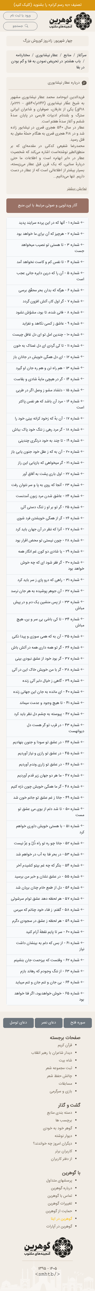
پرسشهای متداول (59, 1181)
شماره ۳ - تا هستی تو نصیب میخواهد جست (52, 248)
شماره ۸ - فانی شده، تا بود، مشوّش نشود (48, 312)
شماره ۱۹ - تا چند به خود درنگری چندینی (49, 441)
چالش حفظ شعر (59, 1076)
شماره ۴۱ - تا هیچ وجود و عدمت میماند (50, 703)
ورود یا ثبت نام (20, 15)
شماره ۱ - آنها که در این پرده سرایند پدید (49, 223)
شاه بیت (65, 1060)
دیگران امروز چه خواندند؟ (52, 1144)
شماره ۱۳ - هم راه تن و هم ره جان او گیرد (48, 368)
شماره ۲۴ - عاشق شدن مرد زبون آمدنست (48, 496)
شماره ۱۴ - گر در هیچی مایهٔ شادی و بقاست (47, 379)
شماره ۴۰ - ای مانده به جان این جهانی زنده (46, 692)
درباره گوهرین (61, 1188)
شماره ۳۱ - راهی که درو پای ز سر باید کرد (48, 580)
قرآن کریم (65, 1045)
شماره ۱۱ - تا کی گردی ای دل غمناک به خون (46, 346)
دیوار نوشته (63, 1136)
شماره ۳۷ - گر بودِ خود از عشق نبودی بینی (47, 659)
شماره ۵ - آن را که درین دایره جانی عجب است (50, 276)
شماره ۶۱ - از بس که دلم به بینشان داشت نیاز (50, 946)
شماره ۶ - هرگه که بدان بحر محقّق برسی (49, 290)
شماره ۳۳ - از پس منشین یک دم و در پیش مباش (48, 605)
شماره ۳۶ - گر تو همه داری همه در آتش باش (45, 648)
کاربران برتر (63, 1151)
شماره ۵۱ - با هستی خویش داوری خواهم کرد (50, 829)
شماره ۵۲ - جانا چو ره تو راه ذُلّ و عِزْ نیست (47, 843)
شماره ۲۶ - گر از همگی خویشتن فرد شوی (48, 518)
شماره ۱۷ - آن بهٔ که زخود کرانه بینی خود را (47, 419)
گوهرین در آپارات (59, 1226)
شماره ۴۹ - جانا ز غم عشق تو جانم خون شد (46, 798)
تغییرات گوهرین (60, 1204)
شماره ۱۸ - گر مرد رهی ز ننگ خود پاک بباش (46, 430)
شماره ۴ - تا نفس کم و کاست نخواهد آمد (48, 262)
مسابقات (65, 1084)
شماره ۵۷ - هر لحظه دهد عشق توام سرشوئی (45, 899)
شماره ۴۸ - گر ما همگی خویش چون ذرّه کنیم (45, 787)
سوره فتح (77, 1023)
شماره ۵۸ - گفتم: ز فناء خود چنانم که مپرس (47, 910)
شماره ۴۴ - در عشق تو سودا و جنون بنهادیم (46, 742)
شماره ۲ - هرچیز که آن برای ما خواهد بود (48, 234)
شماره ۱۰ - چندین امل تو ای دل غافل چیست (46, 335)
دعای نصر (48, 1023)
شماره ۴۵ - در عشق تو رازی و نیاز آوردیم (49, 753)
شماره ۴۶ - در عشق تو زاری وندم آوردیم (49, 764)
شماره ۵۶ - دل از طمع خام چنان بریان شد (48, 888)
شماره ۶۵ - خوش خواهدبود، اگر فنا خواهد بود (49, 996)
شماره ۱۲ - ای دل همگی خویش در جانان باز (46, 357)
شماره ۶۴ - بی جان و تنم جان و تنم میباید (47, 982)
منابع (67, 55)
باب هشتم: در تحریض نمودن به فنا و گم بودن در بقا (47, 64)
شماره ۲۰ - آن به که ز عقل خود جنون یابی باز (45, 452)
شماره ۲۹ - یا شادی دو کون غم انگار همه (49, 552)
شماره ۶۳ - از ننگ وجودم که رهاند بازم (50, 971)
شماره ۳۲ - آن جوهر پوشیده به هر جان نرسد (45, 591)
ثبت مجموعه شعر (59, 1068)
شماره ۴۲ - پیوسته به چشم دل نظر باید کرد (47, 714)
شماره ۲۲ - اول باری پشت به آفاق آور (51, 474)
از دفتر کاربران (61, 1159)
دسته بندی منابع (59, 1113)
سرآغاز (82, 55)
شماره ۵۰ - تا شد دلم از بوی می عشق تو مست (51, 812)
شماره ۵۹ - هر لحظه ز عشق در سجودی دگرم (46, 921)
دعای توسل (18, 1023)
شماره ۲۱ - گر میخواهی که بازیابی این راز (49, 463)
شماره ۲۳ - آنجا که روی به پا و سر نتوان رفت (45, 485)
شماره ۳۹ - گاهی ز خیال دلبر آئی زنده (51, 681)
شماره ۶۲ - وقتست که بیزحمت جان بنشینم (47, 960)
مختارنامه (23, 55)
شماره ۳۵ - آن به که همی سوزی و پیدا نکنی (46, 636)
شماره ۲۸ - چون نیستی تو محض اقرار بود (47, 540)
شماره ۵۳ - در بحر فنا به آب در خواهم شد (48, 854)
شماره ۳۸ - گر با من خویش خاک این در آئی (46, 670)
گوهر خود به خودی (57, 1128)
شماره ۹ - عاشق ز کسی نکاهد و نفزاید (51, 324)
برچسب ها (63, 1120)
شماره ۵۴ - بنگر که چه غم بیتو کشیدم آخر (48, 866)
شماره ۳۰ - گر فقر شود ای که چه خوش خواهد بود (52, 566)
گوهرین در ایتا (61, 1219)
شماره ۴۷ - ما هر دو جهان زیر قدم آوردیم (48, 776)
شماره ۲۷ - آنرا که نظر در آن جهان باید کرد (48, 529)
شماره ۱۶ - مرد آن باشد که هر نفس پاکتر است (51, 404)
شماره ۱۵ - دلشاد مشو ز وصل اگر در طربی (48, 390)
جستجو (18, 26)
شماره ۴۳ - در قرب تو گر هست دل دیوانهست (55, 728)
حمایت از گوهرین (59, 1211)
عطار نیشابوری (47, 55)
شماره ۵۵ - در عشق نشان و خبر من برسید (47, 877)
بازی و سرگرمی (61, 1091)
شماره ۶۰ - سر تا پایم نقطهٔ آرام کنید (53, 932)
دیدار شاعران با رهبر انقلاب (51, 1053)
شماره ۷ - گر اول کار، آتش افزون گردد (51, 301)
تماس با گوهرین (60, 1196)
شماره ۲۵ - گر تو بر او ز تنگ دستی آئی (50, 507)
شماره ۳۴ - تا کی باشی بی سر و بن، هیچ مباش (50, 622)
